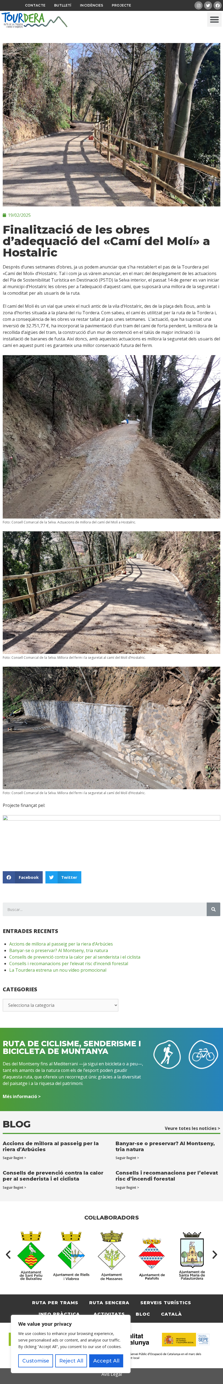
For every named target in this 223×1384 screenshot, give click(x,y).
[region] (71, 1344)
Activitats (109, 1314)
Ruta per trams (55, 1302)
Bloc (143, 1314)
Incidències (91, 5)
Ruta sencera (109, 1302)
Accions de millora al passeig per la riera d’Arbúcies (61, 944)
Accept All (106, 1361)
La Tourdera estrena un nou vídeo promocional (57, 970)
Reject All (71, 1361)
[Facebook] (217, 5)
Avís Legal (111, 1374)
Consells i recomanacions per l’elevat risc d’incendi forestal (68, 964)
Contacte (35, 5)
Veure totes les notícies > (192, 1128)
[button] (214, 19)
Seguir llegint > (14, 1158)
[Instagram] (198, 5)
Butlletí (63, 5)
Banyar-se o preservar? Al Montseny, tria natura (58, 950)
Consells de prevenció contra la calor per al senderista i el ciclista (74, 957)
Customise (35, 1361)
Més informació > (22, 1096)
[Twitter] (208, 5)
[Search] (213, 909)
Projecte (121, 5)
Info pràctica (59, 1314)
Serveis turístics (165, 1302)
